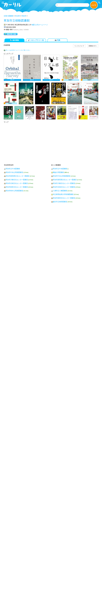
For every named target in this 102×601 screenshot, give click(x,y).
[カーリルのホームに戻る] (13, 7)
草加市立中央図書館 (13, 169)
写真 (58, 40)
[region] (51, 87)
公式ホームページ (41, 25)
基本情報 (15, 40)
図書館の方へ (93, 46)
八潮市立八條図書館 (60, 191)
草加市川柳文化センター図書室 (17, 180)
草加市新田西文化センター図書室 (17, 176)
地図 (33, 25)
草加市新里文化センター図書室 (17, 187)
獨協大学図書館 (58, 172)
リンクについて (79, 46)
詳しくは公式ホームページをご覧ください (18, 50)
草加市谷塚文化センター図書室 (17, 183)
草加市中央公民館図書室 (14, 172)
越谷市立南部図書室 (60, 202)
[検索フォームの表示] (99, 3)
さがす (94, 5)
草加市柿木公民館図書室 (14, 191)
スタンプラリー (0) (37, 40)
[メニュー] (3, 3)
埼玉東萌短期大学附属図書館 (63, 194)
